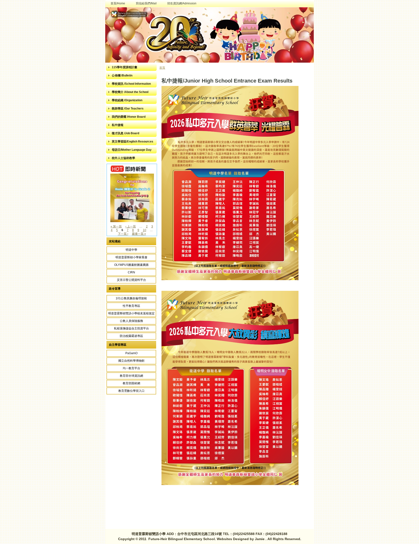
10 (144, 230)
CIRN (131, 272)
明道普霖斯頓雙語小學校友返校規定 (131, 313)
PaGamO (131, 353)
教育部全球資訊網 (131, 375)
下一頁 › (123, 233)
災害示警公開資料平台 (131, 280)
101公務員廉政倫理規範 (131, 298)
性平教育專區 (131, 306)
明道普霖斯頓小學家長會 (131, 257)
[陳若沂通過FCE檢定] (133, 221)
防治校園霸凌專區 (131, 336)
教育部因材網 (131, 383)
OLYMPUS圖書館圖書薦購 (131, 265)
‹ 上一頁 (130, 226)
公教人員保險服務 (131, 321)
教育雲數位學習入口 (131, 391)
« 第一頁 (116, 226)
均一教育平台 (131, 368)
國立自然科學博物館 (131, 360)
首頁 (162, 67)
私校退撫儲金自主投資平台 (131, 328)
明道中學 (131, 249)
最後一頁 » (139, 233)
